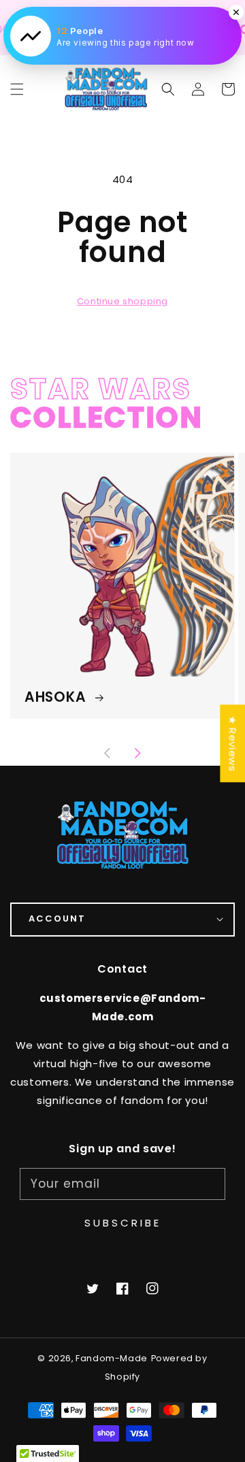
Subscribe (122, 1223)
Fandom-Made (112, 1358)
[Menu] (17, 89)
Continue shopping (122, 301)
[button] (168, 89)
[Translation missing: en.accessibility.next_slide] (137, 754)
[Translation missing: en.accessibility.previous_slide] (108, 754)
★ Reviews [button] (232, 743)
